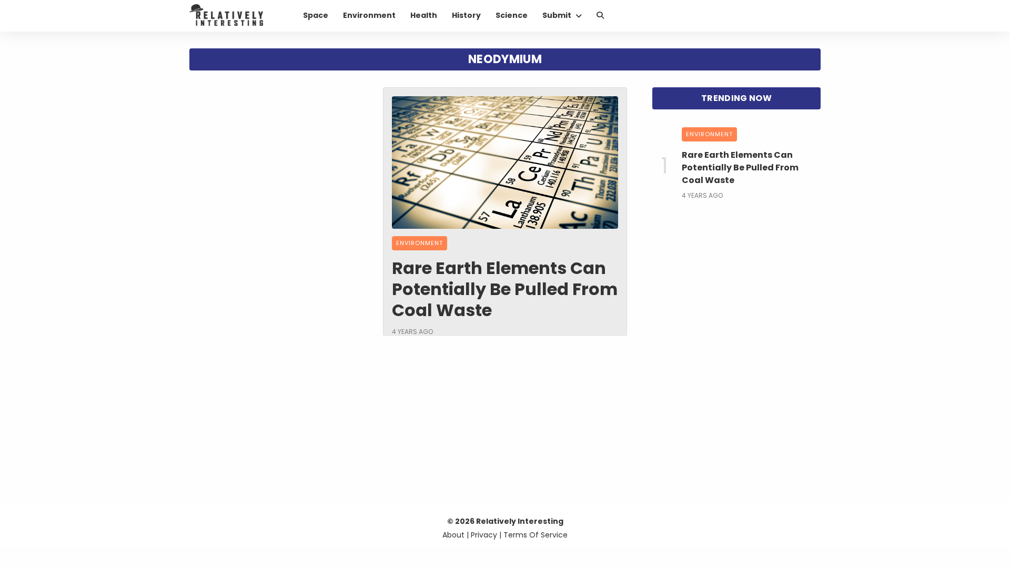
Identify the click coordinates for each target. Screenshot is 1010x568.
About (453, 535)
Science (512, 15)
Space (315, 15)
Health (423, 15)
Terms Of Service (535, 535)
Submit (556, 15)
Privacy (484, 535)
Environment (369, 15)
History (466, 15)
